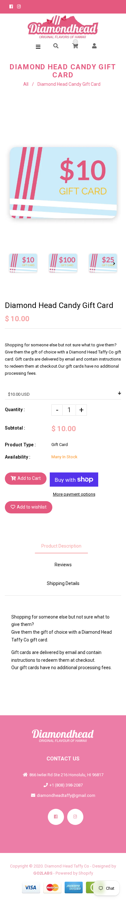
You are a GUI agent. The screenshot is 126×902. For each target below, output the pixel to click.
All (25, 84)
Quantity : (15, 409)
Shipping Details (63, 583)
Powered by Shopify (74, 873)
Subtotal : (15, 428)
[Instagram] (75, 817)
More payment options (74, 494)
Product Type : (20, 444)
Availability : (17, 457)
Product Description (61, 546)
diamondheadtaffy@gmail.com (66, 795)
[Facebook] (56, 817)
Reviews (63, 564)
